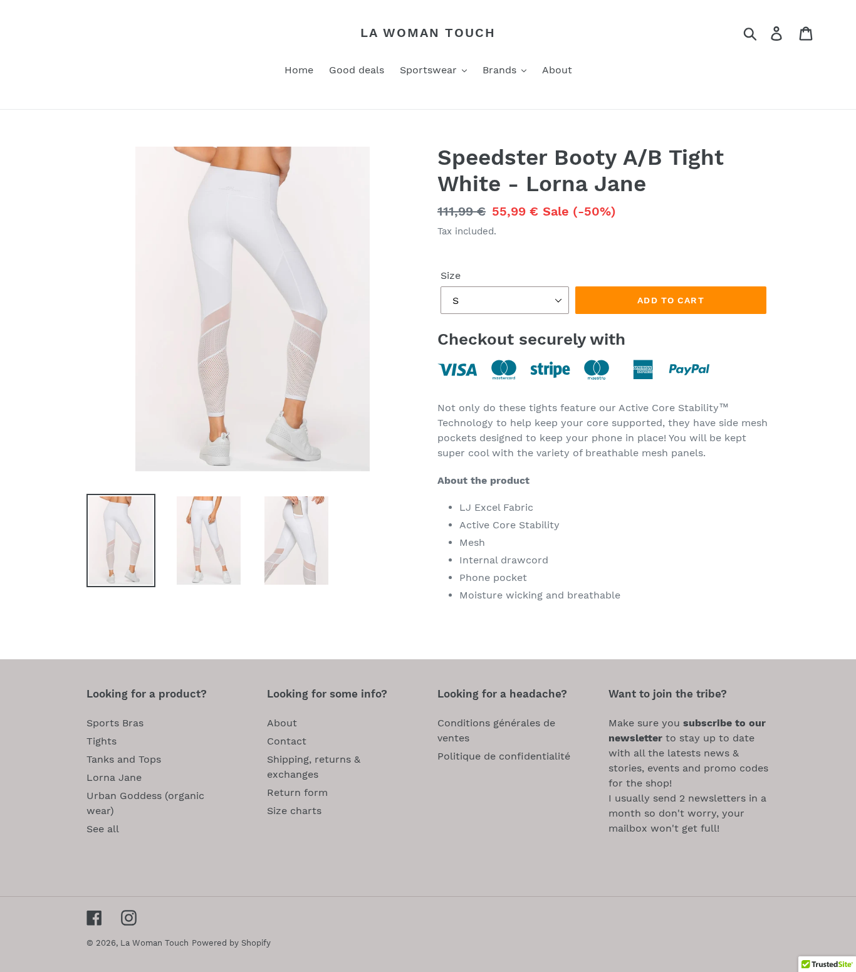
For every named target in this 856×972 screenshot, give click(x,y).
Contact (286, 741)
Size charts (294, 811)
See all (102, 829)
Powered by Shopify (231, 943)
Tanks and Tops (123, 759)
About (282, 723)
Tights (101, 741)
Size (451, 275)
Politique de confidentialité (503, 756)
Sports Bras (115, 723)
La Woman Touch (428, 32)
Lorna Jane (114, 777)
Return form (297, 792)
